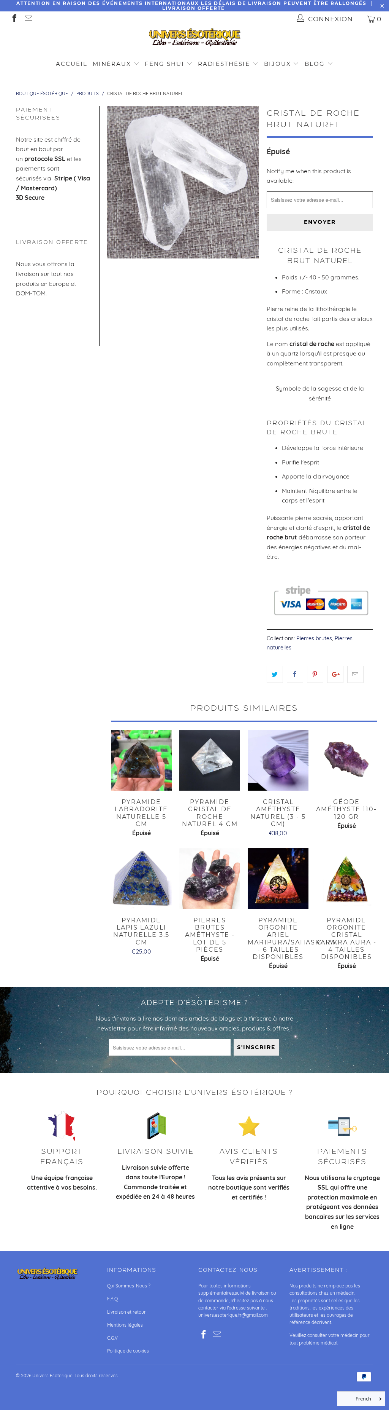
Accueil (71, 63)
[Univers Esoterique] (194, 39)
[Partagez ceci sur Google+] (335, 674)
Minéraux (112, 63)
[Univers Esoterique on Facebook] (13, 19)
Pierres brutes (314, 638)
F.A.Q (112, 1299)
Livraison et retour (126, 1312)
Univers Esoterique (52, 1375)
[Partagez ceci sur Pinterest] (315, 674)
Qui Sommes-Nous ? (128, 1286)
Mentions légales (125, 1325)
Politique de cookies (128, 1351)
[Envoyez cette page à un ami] (355, 674)
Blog (316, 63)
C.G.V (112, 1338)
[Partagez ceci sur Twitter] (275, 674)
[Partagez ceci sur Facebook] (295, 674)
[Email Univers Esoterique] (28, 19)
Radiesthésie (224, 63)
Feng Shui (164, 63)
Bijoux (277, 63)
